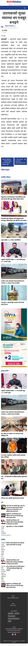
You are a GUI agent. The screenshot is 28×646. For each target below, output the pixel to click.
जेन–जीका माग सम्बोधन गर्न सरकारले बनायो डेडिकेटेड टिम (12, 434)
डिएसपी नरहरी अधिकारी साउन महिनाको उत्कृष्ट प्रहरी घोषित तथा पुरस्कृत (15, 544)
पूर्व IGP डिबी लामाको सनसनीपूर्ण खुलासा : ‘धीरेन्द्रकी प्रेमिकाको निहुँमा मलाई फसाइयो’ (15, 568)
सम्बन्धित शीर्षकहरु (6, 177)
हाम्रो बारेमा (10, 614)
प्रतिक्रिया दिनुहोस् (5, 170)
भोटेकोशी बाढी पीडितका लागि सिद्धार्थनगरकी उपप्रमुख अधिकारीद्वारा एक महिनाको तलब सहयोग (13, 219)
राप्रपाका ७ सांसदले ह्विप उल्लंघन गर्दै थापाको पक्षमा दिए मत (12, 303)
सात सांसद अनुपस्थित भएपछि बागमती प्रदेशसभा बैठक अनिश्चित (13, 456)
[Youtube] (15, 634)
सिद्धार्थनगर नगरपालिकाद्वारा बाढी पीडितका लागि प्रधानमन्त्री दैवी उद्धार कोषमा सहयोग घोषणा (13, 198)
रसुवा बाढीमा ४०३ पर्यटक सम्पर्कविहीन (11, 240)
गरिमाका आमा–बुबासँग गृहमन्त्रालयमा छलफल (12, 498)
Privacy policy (11, 616)
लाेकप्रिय (3, 539)
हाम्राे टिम (17, 614)
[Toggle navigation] (24, 8)
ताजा (2, 502)
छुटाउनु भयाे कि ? (5, 371)
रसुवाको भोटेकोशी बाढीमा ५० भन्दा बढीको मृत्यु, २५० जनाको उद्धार (13, 260)
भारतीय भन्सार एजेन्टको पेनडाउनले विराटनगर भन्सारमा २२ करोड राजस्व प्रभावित (12, 282)
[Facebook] (12, 634)
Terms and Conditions (13, 619)
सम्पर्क (9, 621)
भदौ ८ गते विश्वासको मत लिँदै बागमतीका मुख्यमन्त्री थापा (14, 477)
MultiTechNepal (22, 645)
